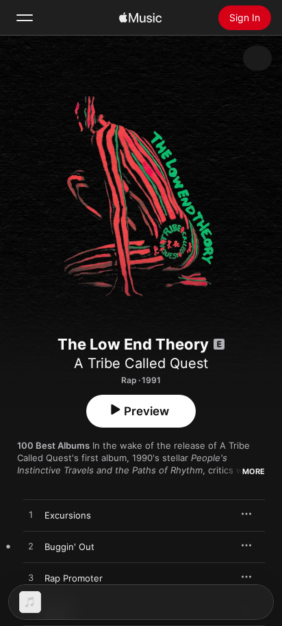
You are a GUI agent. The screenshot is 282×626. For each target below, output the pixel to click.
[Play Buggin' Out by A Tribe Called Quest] (30, 546)
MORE (253, 471)
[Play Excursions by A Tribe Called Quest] (30, 515)
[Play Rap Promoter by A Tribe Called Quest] (30, 578)
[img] (140, 18)
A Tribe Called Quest (141, 363)
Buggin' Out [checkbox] (69, 546)
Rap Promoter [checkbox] (73, 578)
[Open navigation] (25, 18)
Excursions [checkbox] (67, 515)
